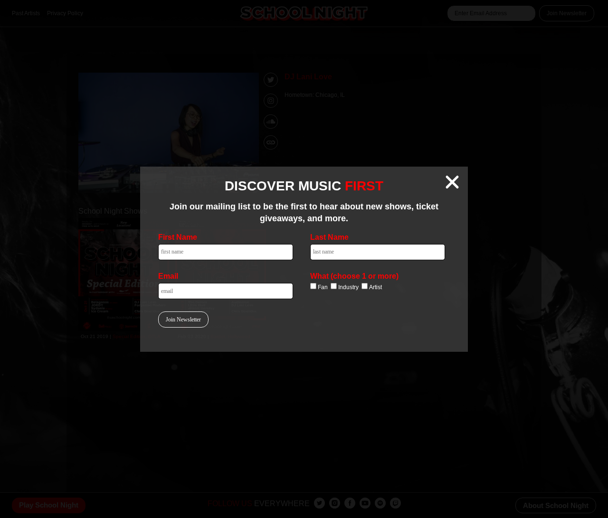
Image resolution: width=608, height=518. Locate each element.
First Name (177, 237)
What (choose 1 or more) (354, 276)
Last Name (329, 237)
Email (168, 276)
